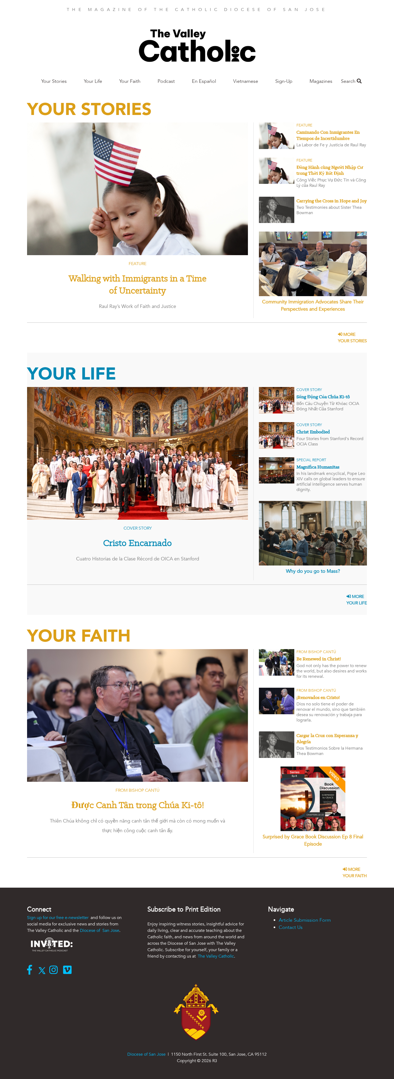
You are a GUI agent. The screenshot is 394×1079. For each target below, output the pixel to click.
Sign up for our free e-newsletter (58, 918)
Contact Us (291, 927)
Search (349, 81)
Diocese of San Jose (99, 930)
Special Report (311, 460)
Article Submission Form (305, 920)
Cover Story (138, 528)
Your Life (93, 81)
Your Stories (54, 81)
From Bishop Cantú (137, 790)
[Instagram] (54, 970)
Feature (137, 264)
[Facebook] (31, 970)
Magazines (321, 81)
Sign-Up (283, 81)
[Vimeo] (68, 970)
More (352, 338)
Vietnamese (245, 81)
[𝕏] (43, 970)
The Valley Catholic (215, 956)
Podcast (166, 81)
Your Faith (129, 81)
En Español (204, 81)
